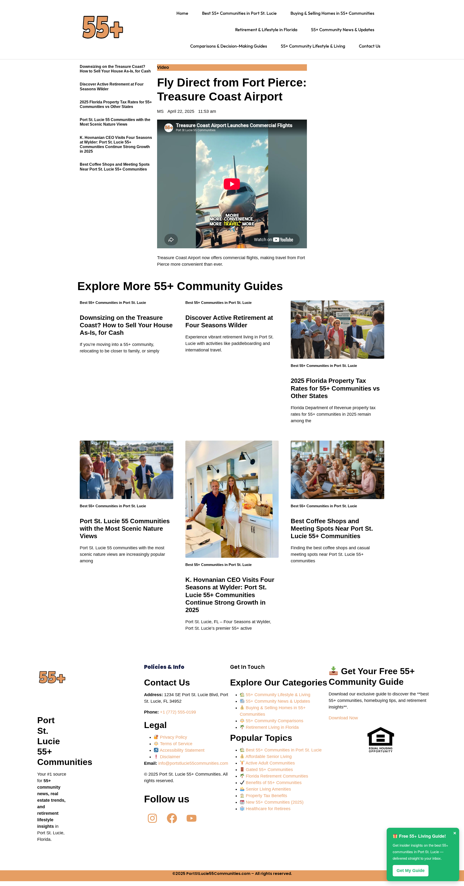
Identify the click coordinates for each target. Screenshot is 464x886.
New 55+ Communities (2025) (274, 802)
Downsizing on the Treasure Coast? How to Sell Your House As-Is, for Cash (126, 325)
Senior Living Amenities (268, 789)
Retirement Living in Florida (272, 727)
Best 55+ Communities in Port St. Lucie (113, 302)
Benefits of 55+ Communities (273, 782)
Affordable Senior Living (268, 756)
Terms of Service (175, 743)
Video (163, 67)
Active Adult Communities (270, 763)
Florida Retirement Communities (276, 776)
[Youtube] (191, 818)
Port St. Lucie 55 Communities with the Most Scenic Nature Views (125, 528)
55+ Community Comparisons (274, 720)
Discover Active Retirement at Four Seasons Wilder (229, 321)
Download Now (343, 717)
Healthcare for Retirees (267, 808)
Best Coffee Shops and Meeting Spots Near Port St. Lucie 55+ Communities (332, 528)
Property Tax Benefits (266, 795)
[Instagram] (152, 818)
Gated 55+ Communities (269, 769)
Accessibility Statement (181, 750)
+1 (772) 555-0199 (178, 712)
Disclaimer (169, 756)
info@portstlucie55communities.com (193, 763)
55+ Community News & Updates (277, 701)
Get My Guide (411, 870)
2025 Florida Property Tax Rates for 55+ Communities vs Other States (335, 388)
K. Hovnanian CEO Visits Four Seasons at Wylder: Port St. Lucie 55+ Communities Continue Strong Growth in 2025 (229, 595)
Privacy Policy (173, 737)
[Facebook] (172, 818)
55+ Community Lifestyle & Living (277, 694)
